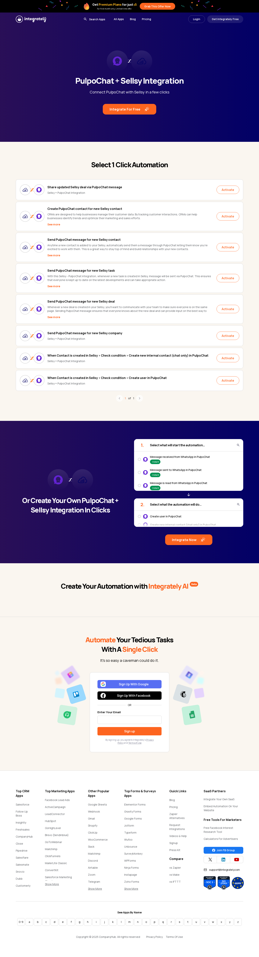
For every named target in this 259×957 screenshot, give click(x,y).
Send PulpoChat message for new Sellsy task (81, 270)
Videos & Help (178, 836)
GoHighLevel (53, 828)
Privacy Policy (154, 937)
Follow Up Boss (22, 813)
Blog (133, 19)
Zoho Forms (131, 881)
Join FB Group (226, 850)
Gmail (91, 818)
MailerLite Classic (56, 863)
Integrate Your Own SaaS (219, 799)
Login (196, 19)
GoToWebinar (53, 842)
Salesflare (22, 857)
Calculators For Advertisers (221, 839)
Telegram (94, 881)
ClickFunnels (52, 856)
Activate (228, 190)
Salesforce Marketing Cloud (58, 879)
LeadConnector (55, 814)
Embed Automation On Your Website (221, 808)
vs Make (174, 874)
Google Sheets (97, 804)
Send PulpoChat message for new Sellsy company (84, 333)
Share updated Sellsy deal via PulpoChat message (84, 187)
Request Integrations (177, 827)
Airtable (93, 867)
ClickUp (92, 832)
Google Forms (133, 818)
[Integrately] (31, 19)
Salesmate (22, 864)
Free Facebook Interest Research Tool (218, 830)
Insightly (21, 822)
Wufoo (128, 839)
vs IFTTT (175, 881)
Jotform (129, 825)
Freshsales (23, 829)
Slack (91, 846)
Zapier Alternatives (177, 816)
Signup (173, 843)
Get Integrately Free (225, 19)
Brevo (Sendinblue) (57, 835)
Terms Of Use (174, 937)
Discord (93, 860)
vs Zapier (175, 867)
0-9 (21, 922)
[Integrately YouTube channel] (236, 859)
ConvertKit (51, 870)
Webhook (94, 811)
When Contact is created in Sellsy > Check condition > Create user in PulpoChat (107, 378)
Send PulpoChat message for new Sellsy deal (81, 301)
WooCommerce (98, 839)
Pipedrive (21, 850)
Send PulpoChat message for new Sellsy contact (84, 240)
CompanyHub (24, 836)
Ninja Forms (131, 867)
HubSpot (50, 821)
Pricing (146, 19)
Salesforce (22, 804)
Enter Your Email (109, 712)
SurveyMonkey (133, 853)
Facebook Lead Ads (57, 800)
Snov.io (20, 871)
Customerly (23, 885)
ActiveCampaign (55, 807)
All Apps (119, 19)
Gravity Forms (132, 811)
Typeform (130, 832)
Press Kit (174, 850)
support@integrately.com (224, 869)
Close (19, 843)
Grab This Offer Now (157, 6)
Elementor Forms (135, 804)
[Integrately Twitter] (210, 859)
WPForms (130, 860)
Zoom (91, 874)
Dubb (19, 878)
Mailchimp (51, 849)
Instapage (130, 874)
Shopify (92, 825)
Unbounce (130, 846)
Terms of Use (134, 742)
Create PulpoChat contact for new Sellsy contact (84, 209)
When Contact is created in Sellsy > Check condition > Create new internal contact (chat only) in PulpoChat (127, 355)
